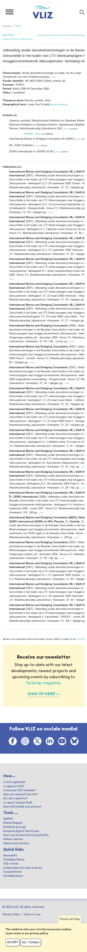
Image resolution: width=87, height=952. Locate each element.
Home (6, 26)
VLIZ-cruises (10, 863)
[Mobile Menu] (9, 12)
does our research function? (20, 794)
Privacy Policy (11, 914)
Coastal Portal (12, 872)
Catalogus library (13, 859)
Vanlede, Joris (32, 133)
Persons (64, 35)
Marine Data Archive (16, 843)
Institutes (54, 35)
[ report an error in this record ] (17, 39)
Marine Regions (58, 104)
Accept (12, 942)
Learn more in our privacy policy (26, 933)
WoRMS (8, 819)
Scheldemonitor (13, 876)
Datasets (74, 35)
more (53, 77)
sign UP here (41, 694)
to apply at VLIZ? (13, 786)
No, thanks (30, 942)
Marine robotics (13, 839)
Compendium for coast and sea (22, 868)
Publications (42, 35)
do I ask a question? (15, 798)
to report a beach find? (17, 802)
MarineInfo (10, 855)
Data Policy (8, 35)
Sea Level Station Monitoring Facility (26, 835)
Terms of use (32, 914)
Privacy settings (70, 919)
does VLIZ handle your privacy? (22, 807)
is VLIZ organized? (14, 782)
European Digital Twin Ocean (21, 831)
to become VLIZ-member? (19, 790)
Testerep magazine (42, 683)
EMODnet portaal (14, 827)
